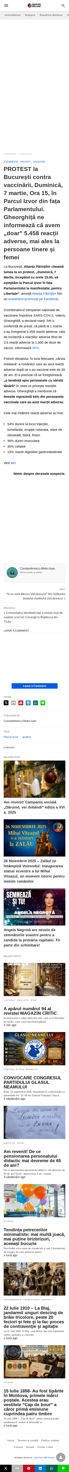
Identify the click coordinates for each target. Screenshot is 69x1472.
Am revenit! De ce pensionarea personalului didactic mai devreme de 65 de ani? (32, 1158)
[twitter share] (6, 702)
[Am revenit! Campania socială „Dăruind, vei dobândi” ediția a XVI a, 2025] (34, 779)
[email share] (13, 703)
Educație (23, 1000)
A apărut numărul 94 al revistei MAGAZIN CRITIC (30, 1011)
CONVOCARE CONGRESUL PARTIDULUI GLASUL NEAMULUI (33, 1082)
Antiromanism (12, 1300)
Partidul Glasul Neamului (21, 1069)
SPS (35, 348)
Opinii (20, 1143)
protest (26, 736)
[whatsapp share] (35, 703)
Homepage (10, 154)
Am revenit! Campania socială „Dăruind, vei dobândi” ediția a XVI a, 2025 (34, 807)
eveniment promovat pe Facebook (33, 299)
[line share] (42, 703)
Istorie (8, 1382)
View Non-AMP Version (44, 1457)
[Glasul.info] (34, 5)
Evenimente (11, 162)
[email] (17, 1468)
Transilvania (31, 1300)
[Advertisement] (34, 55)
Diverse (9, 1221)
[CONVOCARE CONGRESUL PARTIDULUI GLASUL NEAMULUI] (34, 1048)
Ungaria (47, 1300)
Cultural (9, 1000)
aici (13, 463)
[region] (34, 118)
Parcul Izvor (11, 736)
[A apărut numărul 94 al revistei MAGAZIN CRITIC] (34, 979)
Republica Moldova (51, 15)
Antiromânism (13, 15)
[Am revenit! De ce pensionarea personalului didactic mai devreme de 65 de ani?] (34, 1122)
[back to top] (60, 1457)
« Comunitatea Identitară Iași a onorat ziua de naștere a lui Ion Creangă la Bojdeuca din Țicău (33, 617)
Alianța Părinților (44, 293)
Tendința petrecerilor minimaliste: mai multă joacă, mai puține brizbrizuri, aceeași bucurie (34, 1236)
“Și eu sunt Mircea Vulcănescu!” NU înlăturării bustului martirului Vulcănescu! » (35, 596)
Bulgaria (30, 15)
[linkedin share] (28, 703)
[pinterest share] (20, 703)
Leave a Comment (34, 685)
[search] (63, 5)
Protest (25, 162)
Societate (26, 154)
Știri (34, 1000)
